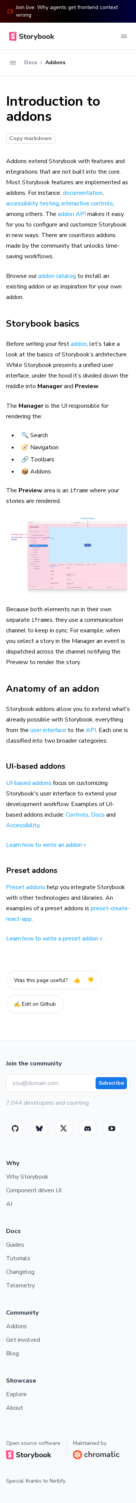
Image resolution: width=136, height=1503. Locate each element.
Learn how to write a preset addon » (54, 938)
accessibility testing (32, 203)
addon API (72, 214)
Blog (12, 1353)
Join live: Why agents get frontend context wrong (67, 11)
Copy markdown (30, 138)
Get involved (23, 1340)
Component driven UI (34, 1190)
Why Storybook (27, 1177)
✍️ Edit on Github (35, 1004)
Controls (77, 815)
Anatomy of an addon (52, 689)
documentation (82, 193)
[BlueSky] (39, 1128)
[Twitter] (63, 1128)
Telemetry (20, 1285)
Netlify (57, 1481)
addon (79, 344)
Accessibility (22, 825)
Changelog (20, 1272)
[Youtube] (112, 1128)
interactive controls (87, 203)
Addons (16, 1326)
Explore (16, 1394)
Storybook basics (42, 324)
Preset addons (31, 870)
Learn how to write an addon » (46, 845)
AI (9, 1204)
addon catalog (57, 276)
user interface (48, 730)
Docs (98, 815)
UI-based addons (35, 766)
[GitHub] (15, 1128)
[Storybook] (88, 1128)
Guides (15, 1245)
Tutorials (18, 1258)
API (91, 730)
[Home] (30, 36)
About (14, 1408)
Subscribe (111, 1083)
